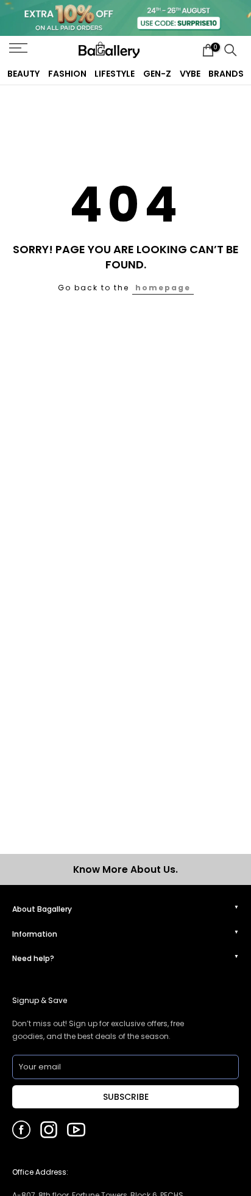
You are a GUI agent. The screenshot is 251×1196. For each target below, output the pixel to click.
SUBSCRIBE (126, 1097)
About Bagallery (42, 909)
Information (34, 934)
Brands (226, 74)
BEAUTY (23, 74)
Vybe (190, 74)
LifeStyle (114, 74)
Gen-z (157, 74)
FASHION (67, 74)
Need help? (33, 958)
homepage (163, 287)
